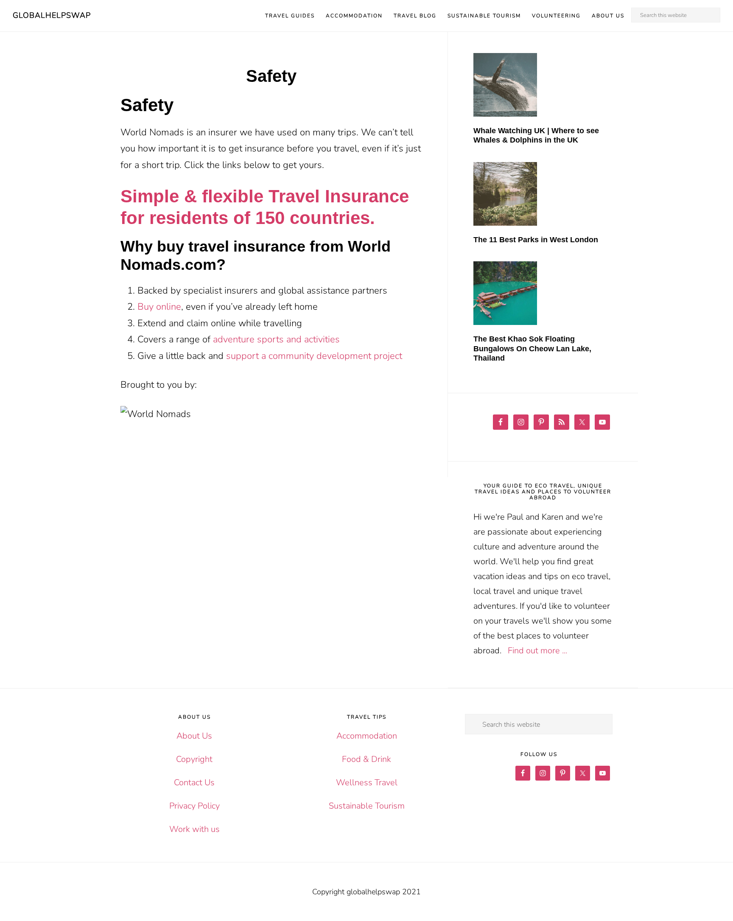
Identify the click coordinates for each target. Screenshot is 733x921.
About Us (194, 736)
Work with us (194, 829)
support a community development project (314, 356)
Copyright (194, 759)
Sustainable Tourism (367, 806)
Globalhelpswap (52, 15)
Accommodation (366, 736)
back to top (720, 908)
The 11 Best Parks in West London (535, 239)
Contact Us (194, 782)
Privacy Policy (194, 806)
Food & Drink (366, 759)
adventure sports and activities (276, 339)
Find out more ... (537, 650)
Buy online (159, 306)
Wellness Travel (366, 782)
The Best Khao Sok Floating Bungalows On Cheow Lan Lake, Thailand (532, 348)
